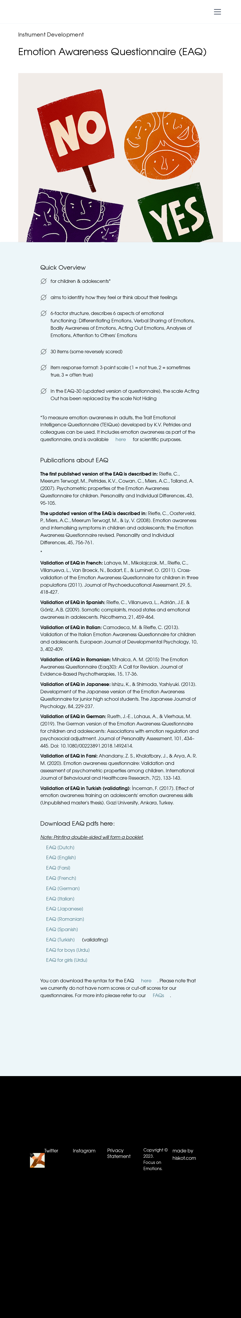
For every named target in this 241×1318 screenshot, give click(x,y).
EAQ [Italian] (60, 899)
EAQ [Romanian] (65, 919)
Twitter (51, 1151)
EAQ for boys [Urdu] (68, 950)
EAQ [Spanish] (62, 930)
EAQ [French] (61, 878)
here (121, 440)
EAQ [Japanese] (64, 909)
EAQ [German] (63, 889)
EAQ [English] (61, 858)
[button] (216, 12)
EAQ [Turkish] (60, 940)
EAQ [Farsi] (58, 868)
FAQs (158, 996)
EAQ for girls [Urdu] (67, 960)
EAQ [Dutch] (60, 848)
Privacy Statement (118, 1154)
